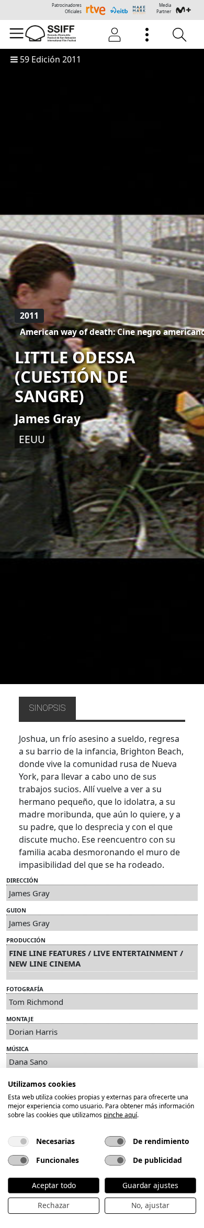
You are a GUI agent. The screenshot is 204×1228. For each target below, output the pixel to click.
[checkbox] (18, 1141)
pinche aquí (120, 1114)
